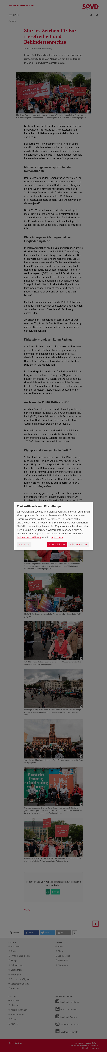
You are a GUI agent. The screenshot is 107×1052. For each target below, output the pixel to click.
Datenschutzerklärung (29, 537)
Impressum (57, 537)
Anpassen (24, 544)
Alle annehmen (78, 544)
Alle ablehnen (57, 544)
